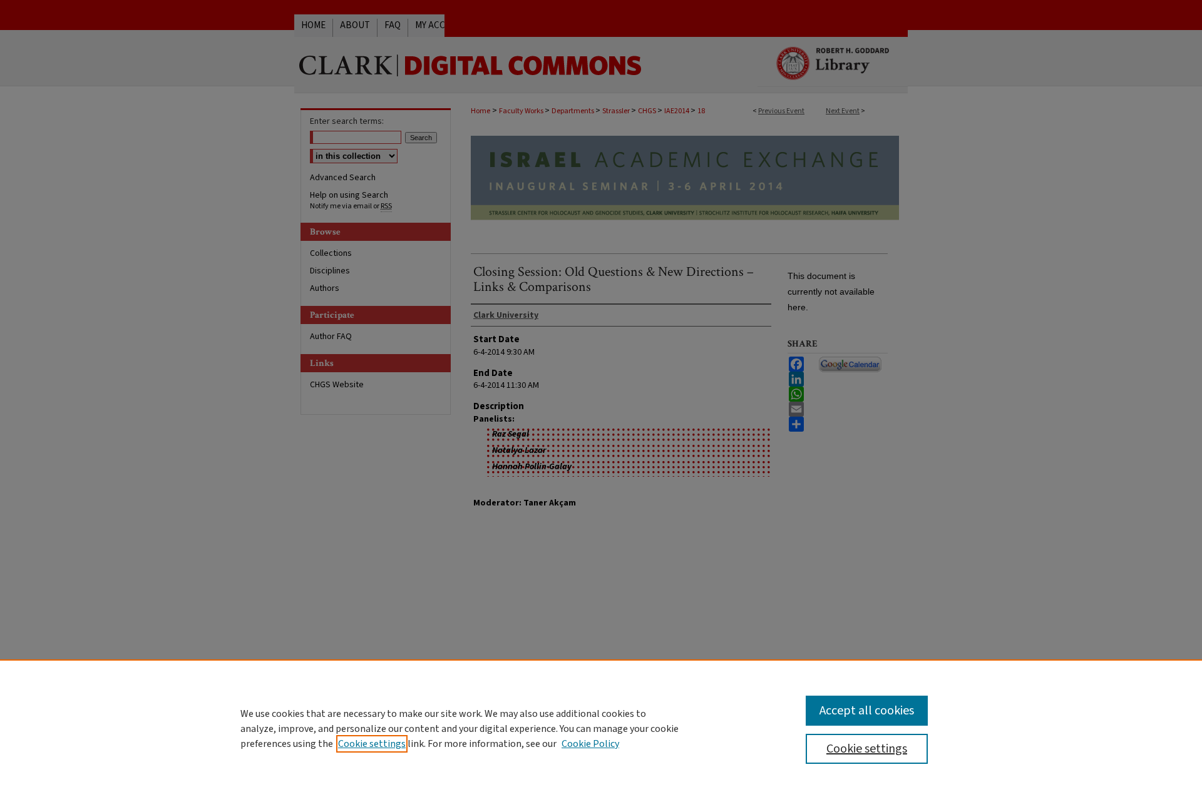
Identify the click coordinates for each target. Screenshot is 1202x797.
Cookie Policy (590, 744)
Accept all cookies (866, 710)
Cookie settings (372, 744)
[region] (601, 728)
